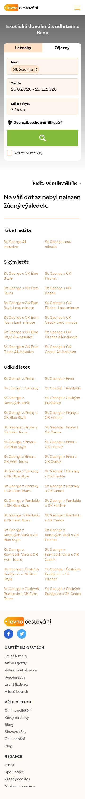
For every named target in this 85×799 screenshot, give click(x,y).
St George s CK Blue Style (21, 275)
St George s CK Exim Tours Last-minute (21, 319)
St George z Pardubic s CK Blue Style (22, 503)
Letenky (23, 47)
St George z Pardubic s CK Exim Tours (22, 517)
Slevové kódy (15, 731)
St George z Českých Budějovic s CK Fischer (62, 574)
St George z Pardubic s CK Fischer (63, 503)
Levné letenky (16, 656)
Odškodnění (15, 739)
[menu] (77, 8)
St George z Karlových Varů (16, 400)
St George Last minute (58, 244)
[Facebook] (8, 634)
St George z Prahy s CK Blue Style (21, 414)
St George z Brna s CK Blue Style (20, 444)
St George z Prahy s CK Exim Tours (21, 429)
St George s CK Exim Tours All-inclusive (21, 349)
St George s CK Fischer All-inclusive (61, 334)
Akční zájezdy (16, 663)
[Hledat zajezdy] (42, 138)
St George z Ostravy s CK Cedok (62, 488)
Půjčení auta (15, 677)
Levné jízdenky (17, 684)
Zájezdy (62, 47)
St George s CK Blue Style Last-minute (21, 305)
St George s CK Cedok (58, 290)
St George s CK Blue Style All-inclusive (21, 334)
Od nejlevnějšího (61, 182)
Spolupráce (14, 772)
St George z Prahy (19, 378)
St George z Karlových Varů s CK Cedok (62, 554)
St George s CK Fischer (58, 275)
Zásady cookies (17, 779)
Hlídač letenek (16, 691)
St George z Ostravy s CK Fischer (62, 473)
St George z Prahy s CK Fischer (62, 414)
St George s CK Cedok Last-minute (61, 319)
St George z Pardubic (63, 388)
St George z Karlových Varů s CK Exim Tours (21, 554)
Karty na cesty (17, 717)
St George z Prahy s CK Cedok (62, 429)
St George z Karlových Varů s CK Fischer (62, 535)
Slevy (9, 724)
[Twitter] (21, 634)
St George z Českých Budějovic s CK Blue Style (21, 574)
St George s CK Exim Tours (21, 290)
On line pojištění (18, 710)
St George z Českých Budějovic (62, 400)
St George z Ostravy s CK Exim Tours (21, 488)
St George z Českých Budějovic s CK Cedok (63, 591)
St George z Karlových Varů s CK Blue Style (21, 535)
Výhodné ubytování (21, 670)
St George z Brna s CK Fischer (61, 444)
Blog (8, 746)
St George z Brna (59, 378)
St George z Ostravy (21, 388)
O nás (9, 765)
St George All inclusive (15, 244)
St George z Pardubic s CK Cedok (63, 517)
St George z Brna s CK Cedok (61, 459)
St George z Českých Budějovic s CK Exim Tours (21, 594)
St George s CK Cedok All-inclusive (60, 349)
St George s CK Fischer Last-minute (62, 305)
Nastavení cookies (20, 786)
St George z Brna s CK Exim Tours (20, 459)
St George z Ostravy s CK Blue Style (21, 473)
